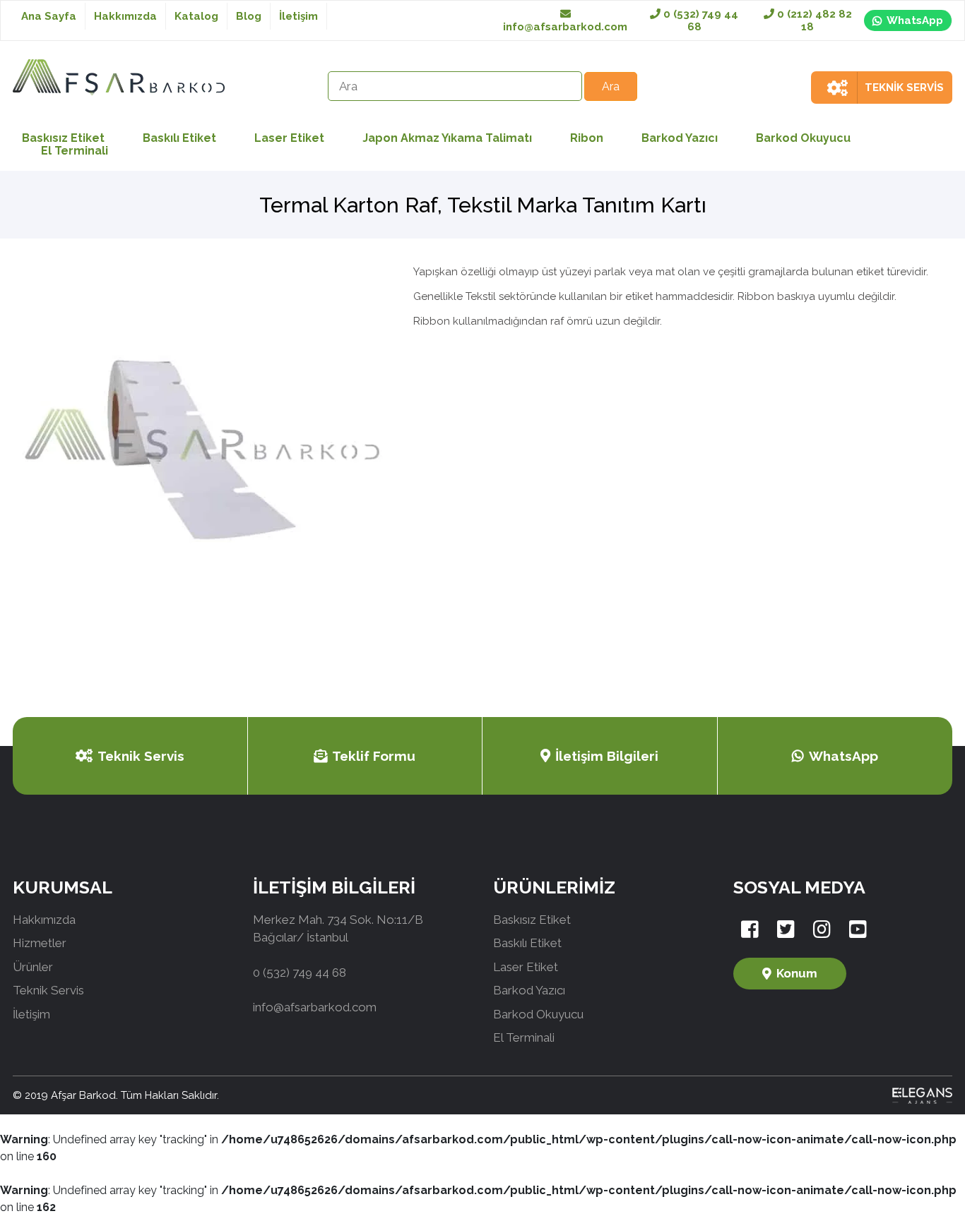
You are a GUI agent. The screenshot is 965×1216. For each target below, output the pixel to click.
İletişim (298, 16)
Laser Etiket (289, 138)
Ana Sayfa (48, 16)
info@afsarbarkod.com (565, 26)
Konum (796, 973)
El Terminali (74, 150)
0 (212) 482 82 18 (813, 20)
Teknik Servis (140, 756)
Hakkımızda (125, 16)
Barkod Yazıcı (679, 138)
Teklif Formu (373, 756)
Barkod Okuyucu (803, 138)
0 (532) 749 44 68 (699, 20)
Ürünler (33, 967)
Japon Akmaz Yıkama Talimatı (447, 138)
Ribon (586, 138)
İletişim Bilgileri (606, 756)
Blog (248, 16)
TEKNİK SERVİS (904, 87)
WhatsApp (915, 20)
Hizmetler (39, 943)
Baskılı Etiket (179, 138)
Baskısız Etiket (532, 920)
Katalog (196, 16)
